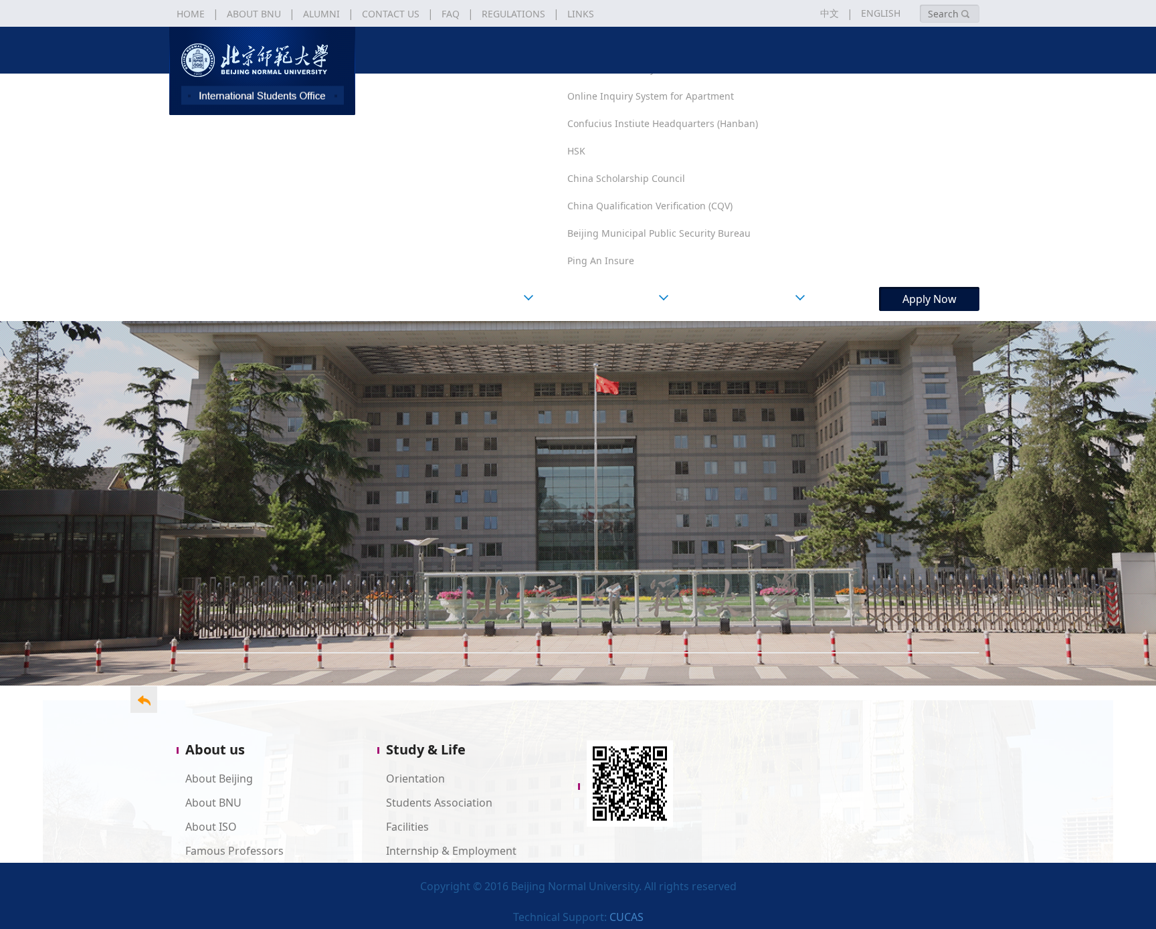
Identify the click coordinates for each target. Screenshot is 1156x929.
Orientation (415, 778)
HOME (191, 13)
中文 (829, 13)
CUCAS (626, 917)
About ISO (211, 826)
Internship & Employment (451, 850)
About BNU (213, 802)
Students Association (439, 802)
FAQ (451, 13)
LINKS (580, 13)
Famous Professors (234, 850)
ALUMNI (321, 13)
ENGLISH (880, 13)
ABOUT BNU (254, 13)
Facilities (407, 826)
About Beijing (219, 778)
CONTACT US (390, 13)
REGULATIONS (513, 13)
